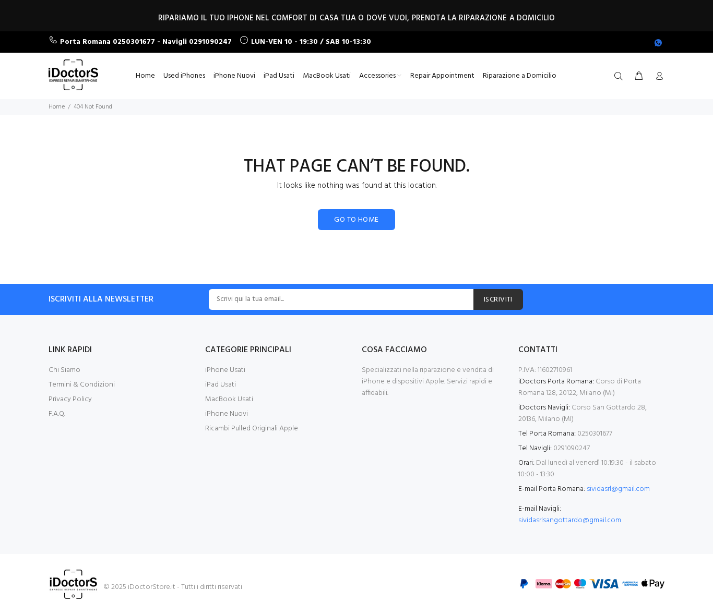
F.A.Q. (57, 414)
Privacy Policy (70, 399)
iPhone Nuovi (226, 414)
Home (57, 107)
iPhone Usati (225, 370)
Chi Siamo (64, 370)
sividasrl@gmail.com (618, 489)
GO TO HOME (356, 220)
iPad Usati (220, 385)
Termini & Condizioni (82, 385)
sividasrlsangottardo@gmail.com (569, 520)
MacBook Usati (229, 399)
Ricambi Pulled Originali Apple (251, 429)
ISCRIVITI (498, 300)
